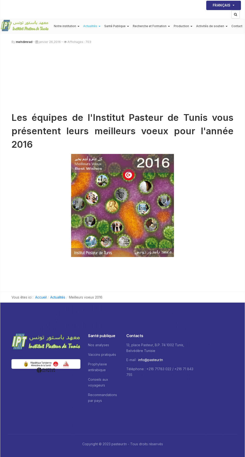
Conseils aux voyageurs (98, 382)
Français (222, 5)
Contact (236, 26)
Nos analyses (98, 345)
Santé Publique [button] (115, 26)
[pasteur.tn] (25, 26)
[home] (45, 342)
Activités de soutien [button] (210, 26)
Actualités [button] (90, 26)
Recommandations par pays (102, 398)
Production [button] (181, 26)
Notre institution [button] (65, 26)
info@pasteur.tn (150, 360)
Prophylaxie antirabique (97, 367)
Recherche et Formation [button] (150, 26)
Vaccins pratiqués (102, 354)
